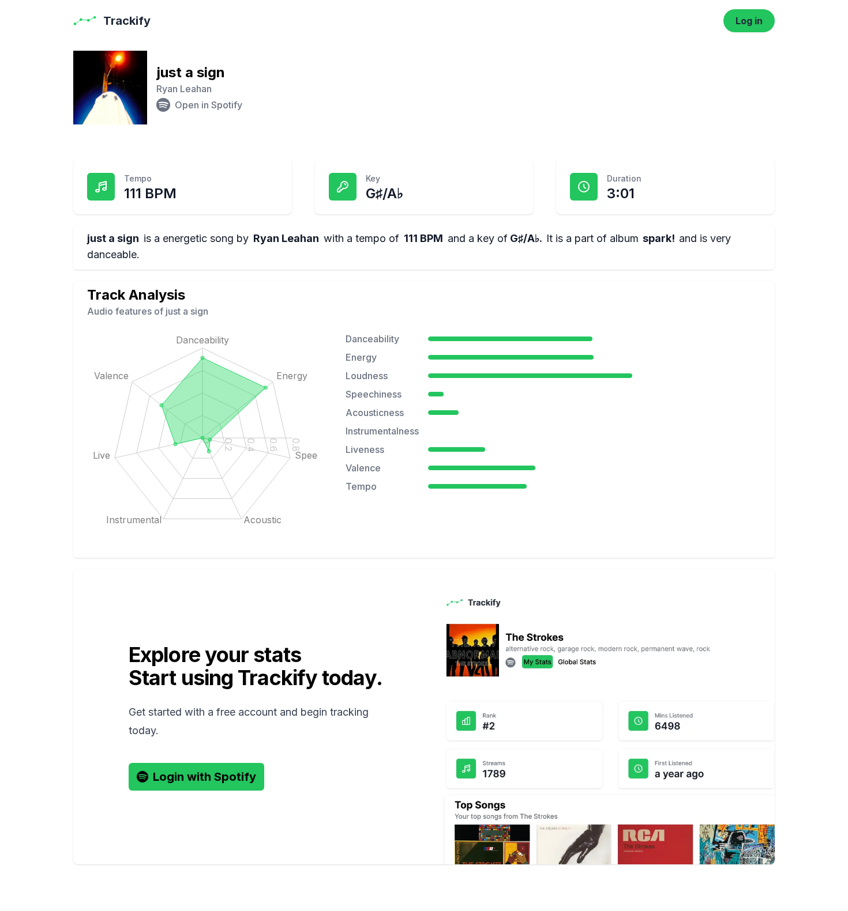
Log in (749, 21)
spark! (659, 238)
